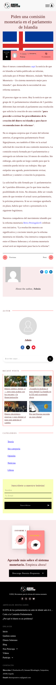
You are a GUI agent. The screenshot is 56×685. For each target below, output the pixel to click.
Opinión (11, 456)
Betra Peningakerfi (32, 223)
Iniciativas (33, 54)
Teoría (11, 441)
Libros (11, 470)
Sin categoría (14, 448)
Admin (24, 54)
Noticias (22, 57)
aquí (33, 66)
